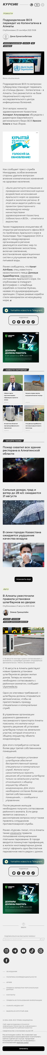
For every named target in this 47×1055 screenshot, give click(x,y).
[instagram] (6, 951)
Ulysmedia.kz (10, 686)
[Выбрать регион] (31, 4)
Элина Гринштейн (19, 612)
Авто (5, 589)
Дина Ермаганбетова (21, 36)
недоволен (26, 276)
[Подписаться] (42, 939)
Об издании (11, 971)
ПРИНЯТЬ (23, 1049)
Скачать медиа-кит (15, 1006)
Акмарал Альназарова (12, 43)
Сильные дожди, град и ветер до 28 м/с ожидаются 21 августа (22, 493)
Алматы (26, 43)
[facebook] (6, 960)
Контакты (10, 995)
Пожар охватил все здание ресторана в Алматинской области (22, 450)
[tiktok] (32, 951)
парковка (15, 619)
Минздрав (7, 46)
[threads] (41, 951)
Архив (9, 982)
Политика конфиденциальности (21, 977)
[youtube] (23, 951)
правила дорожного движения (15, 622)
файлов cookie (22, 1042)
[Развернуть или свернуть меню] (42, 4)
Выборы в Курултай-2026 (17, 1011)
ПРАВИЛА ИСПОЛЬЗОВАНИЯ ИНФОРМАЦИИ (24, 1000)
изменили (15, 833)
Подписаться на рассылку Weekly (19, 936)
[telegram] (15, 951)
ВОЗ (33, 43)
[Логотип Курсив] (10, 4)
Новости (8, 13)
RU (37, 5)
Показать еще (23, 579)
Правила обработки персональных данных (22, 988)
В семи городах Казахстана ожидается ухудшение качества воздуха (22, 535)
